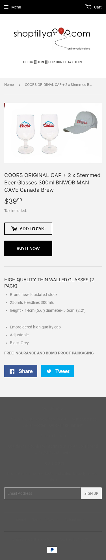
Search (21, 520)
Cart (97, 7)
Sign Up (91, 493)
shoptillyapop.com (38, 539)
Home (9, 84)
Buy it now (28, 248)
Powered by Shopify (74, 539)
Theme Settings (83, 419)
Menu (16, 7)
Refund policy (75, 520)
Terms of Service (45, 520)
